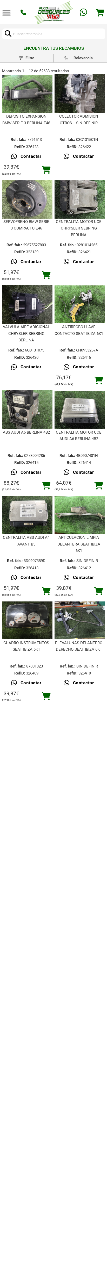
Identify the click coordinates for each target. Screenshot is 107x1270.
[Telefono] (24, 13)
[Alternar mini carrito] (100, 13)
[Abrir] (6, 12)
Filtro (29, 58)
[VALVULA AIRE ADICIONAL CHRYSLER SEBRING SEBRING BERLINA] (27, 304)
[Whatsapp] (84, 13)
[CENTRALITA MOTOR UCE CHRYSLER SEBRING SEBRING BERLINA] (80, 199)
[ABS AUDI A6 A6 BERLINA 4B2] (27, 409)
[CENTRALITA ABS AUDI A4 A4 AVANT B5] (27, 515)
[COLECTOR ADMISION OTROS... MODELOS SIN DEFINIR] (80, 93)
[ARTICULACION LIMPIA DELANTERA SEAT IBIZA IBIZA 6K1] (80, 515)
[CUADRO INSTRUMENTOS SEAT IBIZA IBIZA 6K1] (27, 620)
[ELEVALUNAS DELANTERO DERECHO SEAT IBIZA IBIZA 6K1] (80, 620)
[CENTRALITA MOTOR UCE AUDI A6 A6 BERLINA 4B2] (80, 410)
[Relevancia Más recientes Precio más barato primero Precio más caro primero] (80, 58)
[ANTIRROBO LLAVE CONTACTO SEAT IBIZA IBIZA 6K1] (80, 304)
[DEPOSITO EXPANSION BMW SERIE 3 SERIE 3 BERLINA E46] (27, 94)
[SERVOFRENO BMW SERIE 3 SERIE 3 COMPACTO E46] (27, 199)
